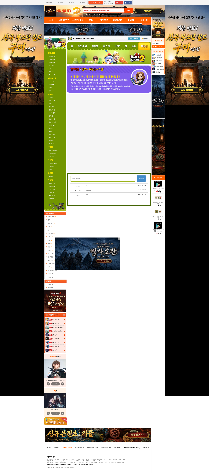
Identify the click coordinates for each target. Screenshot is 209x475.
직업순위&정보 (53, 56)
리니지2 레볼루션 (159, 69)
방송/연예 (51, 233)
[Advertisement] (71, 41)
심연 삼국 (54, 335)
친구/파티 (51, 107)
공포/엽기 (51, 223)
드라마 (50, 237)
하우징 (50, 169)
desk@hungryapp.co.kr (117, 462)
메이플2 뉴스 (52, 88)
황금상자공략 (52, 122)
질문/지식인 (52, 110)
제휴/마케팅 (117, 447)
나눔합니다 (52, 137)
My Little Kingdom (57, 327)
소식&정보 (51, 85)
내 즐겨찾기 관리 (158, 47)
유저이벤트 (52, 183)
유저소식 (51, 91)
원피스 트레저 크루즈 (159, 60)
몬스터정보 (52, 62)
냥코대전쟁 (158, 55)
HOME (51, 98)
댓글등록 (141, 178)
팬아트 (50, 128)
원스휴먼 (157, 72)
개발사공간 (146, 447)
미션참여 (51, 192)
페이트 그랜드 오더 (159, 58)
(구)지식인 (52, 198)
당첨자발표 (52, 195)
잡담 (50, 104)
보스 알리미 (52, 75)
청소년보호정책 (79, 447)
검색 (128, 10)
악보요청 (51, 156)
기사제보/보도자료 (106, 447)
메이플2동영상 (52, 125)
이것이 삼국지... (56, 338)
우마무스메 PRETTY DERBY (159, 66)
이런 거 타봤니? (55, 410)
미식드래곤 (78, 191)
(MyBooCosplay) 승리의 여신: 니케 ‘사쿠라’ (59, 380)
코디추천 (51, 166)
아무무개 (78, 195)
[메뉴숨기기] (146, 24)
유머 (50, 220)
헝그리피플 (51, 274)
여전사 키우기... (56, 319)
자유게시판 (52, 216)
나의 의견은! (52, 189)
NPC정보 (51, 65)
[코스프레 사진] (55, 368)
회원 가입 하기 (107, 1)
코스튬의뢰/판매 (53, 163)
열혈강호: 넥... (56, 342)
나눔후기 (51, 140)
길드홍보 (51, 176)
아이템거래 (52, 134)
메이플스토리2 (78, 38)
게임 (50, 226)
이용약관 (56, 447)
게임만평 (50, 277)
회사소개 (49, 447)
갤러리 (50, 131)
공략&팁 (51, 116)
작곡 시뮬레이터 (53, 150)
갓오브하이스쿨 (96, 14)
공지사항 (51, 81)
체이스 (103, 14)
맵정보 (51, 68)
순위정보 (51, 71)
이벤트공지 (52, 186)
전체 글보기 (90, 38)
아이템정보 (52, 59)
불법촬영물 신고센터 (92, 447)
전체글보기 (52, 101)
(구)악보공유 (52, 153)
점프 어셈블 (158, 63)
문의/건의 (51, 143)
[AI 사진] (55, 400)
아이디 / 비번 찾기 (108, 3)
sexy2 (78, 186)
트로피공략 (52, 119)
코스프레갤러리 (52, 270)
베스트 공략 (52, 113)
